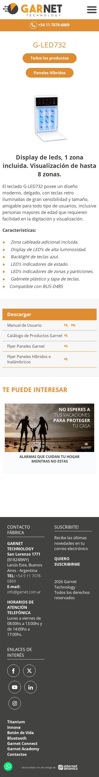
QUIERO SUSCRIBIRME (67, 561)
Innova (14, 727)
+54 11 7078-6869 (53, 24)
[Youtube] (14, 687)
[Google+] (14, 703)
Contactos (17, 754)
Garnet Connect (22, 743)
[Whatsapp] (8, 766)
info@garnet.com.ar (24, 592)
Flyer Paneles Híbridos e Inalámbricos (29, 359)
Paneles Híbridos (50, 72)
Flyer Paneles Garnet (26, 346)
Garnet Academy (23, 748)
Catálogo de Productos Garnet (34, 335)
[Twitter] (29, 670)
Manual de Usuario (24, 325)
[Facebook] (13, 670)
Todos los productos (50, 58)
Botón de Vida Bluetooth (20, 735)
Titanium (16, 721)
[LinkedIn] (30, 687)
